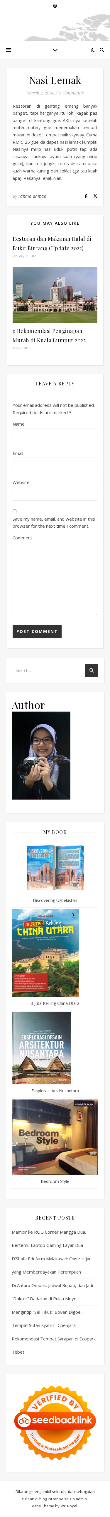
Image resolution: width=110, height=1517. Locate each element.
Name (19, 424)
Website (21, 482)
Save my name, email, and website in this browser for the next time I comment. (54, 522)
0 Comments (71, 93)
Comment (22, 538)
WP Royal (68, 1505)
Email (18, 453)
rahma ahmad (32, 196)
